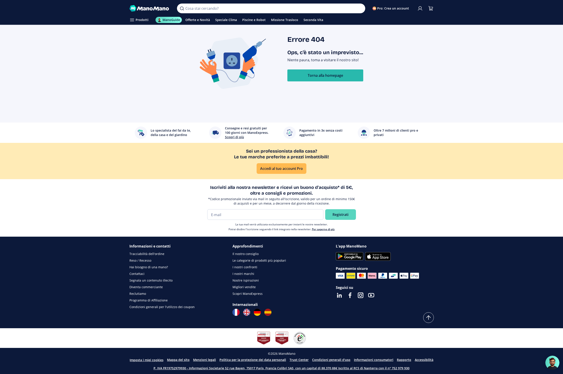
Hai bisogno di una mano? (148, 267)
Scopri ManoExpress (248, 294)
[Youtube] (371, 295)
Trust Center (299, 360)
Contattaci (136, 274)
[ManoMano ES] (267, 312)
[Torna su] (428, 317)
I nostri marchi (243, 274)
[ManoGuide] (552, 363)
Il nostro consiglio (246, 254)
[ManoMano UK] (246, 312)
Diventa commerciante (146, 287)
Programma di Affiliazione (148, 300)
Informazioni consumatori (373, 360)
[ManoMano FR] (236, 312)
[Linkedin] (339, 295)
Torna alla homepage (325, 75)
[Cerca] (182, 8)
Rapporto (404, 360)
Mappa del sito (178, 360)
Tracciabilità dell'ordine (146, 254)
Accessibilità (424, 360)
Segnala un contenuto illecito (151, 280)
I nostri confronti (245, 267)
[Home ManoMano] (150, 8)
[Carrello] (431, 8)
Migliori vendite (244, 287)
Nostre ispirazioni (246, 280)
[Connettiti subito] (420, 8)
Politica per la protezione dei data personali (252, 360)
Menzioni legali (204, 360)
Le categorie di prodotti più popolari (259, 260)
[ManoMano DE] (257, 312)
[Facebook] (350, 295)
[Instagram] (360, 295)
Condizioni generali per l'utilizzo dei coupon (162, 307)
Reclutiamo (137, 294)
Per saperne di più (323, 229)
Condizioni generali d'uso (331, 360)
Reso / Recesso (140, 260)
